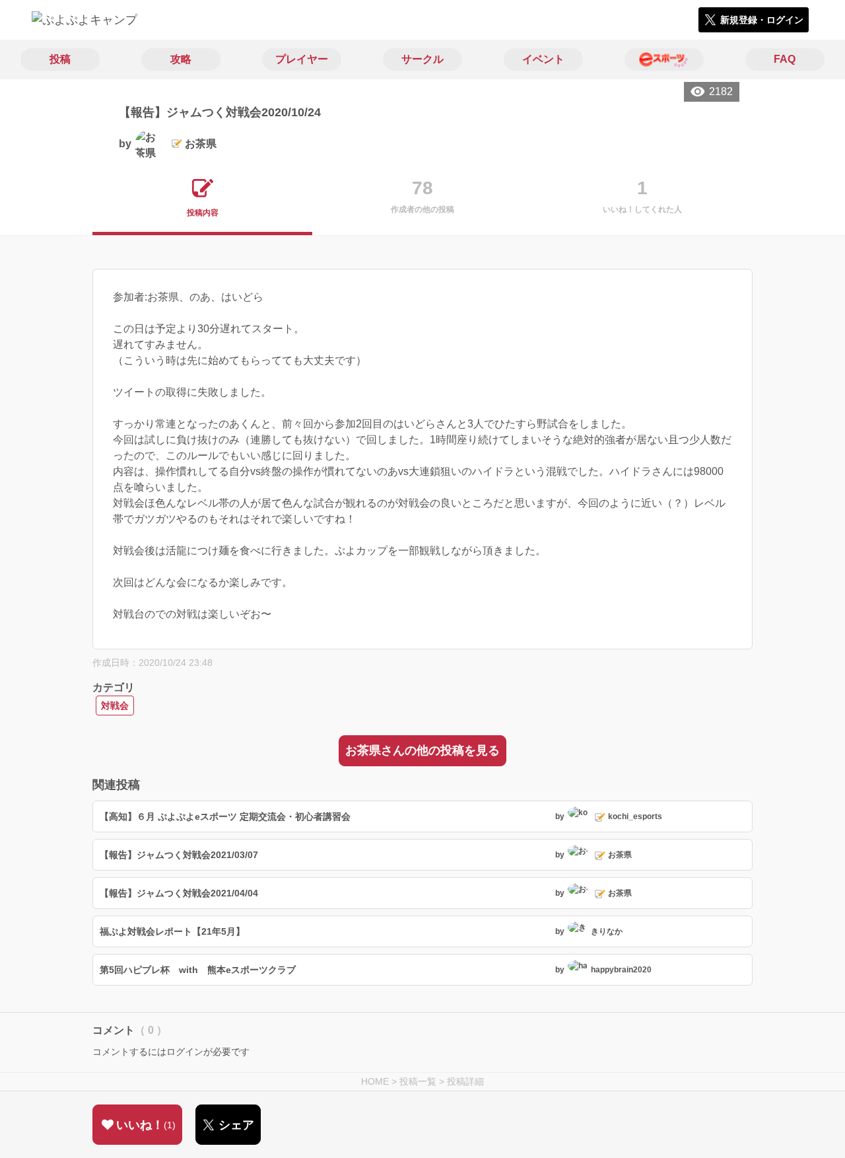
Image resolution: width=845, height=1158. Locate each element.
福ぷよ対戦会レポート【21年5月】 (172, 931)
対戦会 (115, 705)
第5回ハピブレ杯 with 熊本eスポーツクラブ (198, 969)
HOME (375, 1081)
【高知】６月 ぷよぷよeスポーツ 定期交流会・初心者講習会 (225, 816)
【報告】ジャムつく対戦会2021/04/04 (179, 893)
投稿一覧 (417, 1081)
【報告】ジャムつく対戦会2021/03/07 (179, 855)
